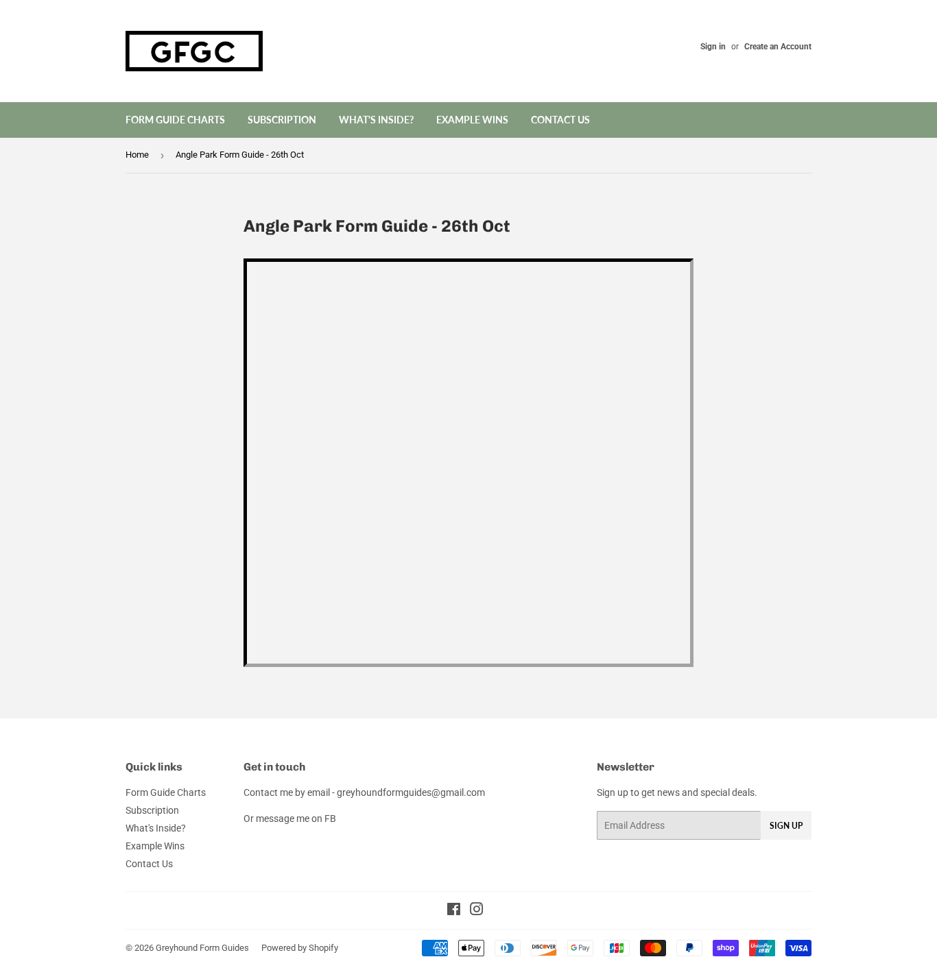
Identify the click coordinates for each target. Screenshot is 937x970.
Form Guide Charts (175, 119)
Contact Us (560, 119)
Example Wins (472, 119)
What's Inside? (376, 119)
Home (137, 154)
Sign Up (786, 826)
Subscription (282, 119)
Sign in (713, 46)
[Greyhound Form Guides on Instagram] (477, 911)
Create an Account (777, 46)
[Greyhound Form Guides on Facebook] (454, 911)
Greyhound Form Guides (202, 948)
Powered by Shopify (299, 948)
